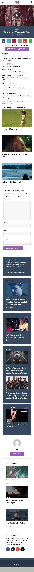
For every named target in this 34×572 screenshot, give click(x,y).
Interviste (9, 297)
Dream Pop (10, 101)
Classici (8, 332)
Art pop (4, 101)
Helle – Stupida (9, 129)
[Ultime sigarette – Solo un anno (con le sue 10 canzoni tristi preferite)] (17, 357)
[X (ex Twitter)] (13, 549)
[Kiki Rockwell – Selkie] (17, 515)
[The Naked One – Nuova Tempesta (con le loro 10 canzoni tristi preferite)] (17, 382)
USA (11, 103)
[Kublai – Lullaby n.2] (17, 171)
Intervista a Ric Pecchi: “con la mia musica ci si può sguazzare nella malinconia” (16, 303)
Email (5, 230)
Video (17, 29)
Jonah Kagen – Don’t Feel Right (15, 501)
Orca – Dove (11, 480)
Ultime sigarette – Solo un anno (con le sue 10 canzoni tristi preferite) (16, 370)
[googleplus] (18, 549)
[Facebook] (8, 549)
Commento (6, 199)
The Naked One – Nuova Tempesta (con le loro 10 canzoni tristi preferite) (16, 395)
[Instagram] (22, 549)
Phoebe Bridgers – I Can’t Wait (14, 155)
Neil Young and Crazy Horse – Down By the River (15, 337)
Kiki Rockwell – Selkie (15, 523)
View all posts (17, 453)
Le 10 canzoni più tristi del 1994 (16, 425)
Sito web (5, 239)
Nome (5, 222)
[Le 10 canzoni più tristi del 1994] (17, 415)
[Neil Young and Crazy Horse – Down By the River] (17, 324)
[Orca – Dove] (17, 472)
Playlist (8, 365)
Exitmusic (18, 101)
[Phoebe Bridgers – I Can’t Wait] (17, 143)
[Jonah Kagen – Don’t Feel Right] (17, 492)
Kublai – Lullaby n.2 (11, 182)
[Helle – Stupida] (17, 118)
